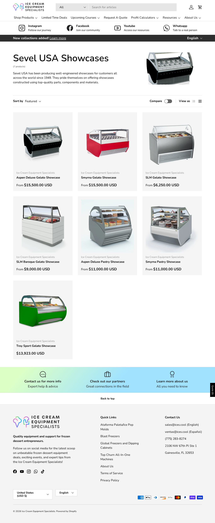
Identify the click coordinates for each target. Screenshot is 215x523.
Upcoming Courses (83, 18)
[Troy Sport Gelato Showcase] (42, 310)
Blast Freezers (110, 436)
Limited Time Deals (54, 18)
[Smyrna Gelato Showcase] (107, 141)
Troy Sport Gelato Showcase (36, 346)
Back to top (108, 398)
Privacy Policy (109, 480)
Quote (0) (212, 390)
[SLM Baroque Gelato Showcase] (42, 226)
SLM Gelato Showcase (161, 178)
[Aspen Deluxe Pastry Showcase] (107, 226)
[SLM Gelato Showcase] (172, 141)
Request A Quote (115, 18)
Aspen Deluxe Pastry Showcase (102, 262)
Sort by (18, 101)
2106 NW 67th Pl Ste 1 (181, 446)
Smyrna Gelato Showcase (98, 178)
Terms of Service (111, 473)
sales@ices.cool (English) (182, 425)
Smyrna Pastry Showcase (163, 262)
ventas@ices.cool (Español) (183, 432)
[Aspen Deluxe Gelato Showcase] (42, 141)
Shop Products (24, 18)
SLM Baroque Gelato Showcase (37, 262)
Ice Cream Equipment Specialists (38, 511)
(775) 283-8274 (175, 439)
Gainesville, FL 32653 (179, 453)
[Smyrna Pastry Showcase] (172, 226)
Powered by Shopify (66, 511)
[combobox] (116, 7)
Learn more (58, 38)
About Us (190, 18)
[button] (200, 7)
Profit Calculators (143, 18)
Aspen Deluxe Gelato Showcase (38, 178)
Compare (156, 101)
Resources (170, 18)
